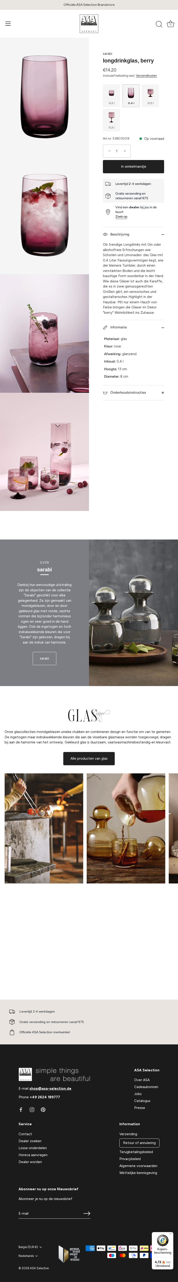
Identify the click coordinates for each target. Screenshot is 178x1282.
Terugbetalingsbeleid (136, 1152)
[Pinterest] (43, 1109)
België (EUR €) (28, 1247)
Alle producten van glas (89, 758)
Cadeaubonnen (146, 1087)
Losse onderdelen (33, 1148)
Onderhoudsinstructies (127, 392)
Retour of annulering (139, 1143)
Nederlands (26, 1256)
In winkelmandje (133, 166)
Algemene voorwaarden (138, 1166)
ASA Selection (39, 1268)
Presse (139, 1108)
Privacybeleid (130, 1159)
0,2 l (111, 103)
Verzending (128, 1134)
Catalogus (142, 1101)
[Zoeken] (159, 24)
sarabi (107, 54)
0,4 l (131, 103)
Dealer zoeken (30, 1141)
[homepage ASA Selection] (89, 23)
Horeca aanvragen (33, 1155)
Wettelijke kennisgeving (138, 1173)
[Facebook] (21, 1109)
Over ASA (142, 1080)
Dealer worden (30, 1162)
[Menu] (8, 24)
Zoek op (121, 217)
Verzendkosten (146, 75)
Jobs (138, 1094)
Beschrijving (119, 234)
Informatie (118, 327)
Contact (25, 1134)
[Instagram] (32, 1109)
